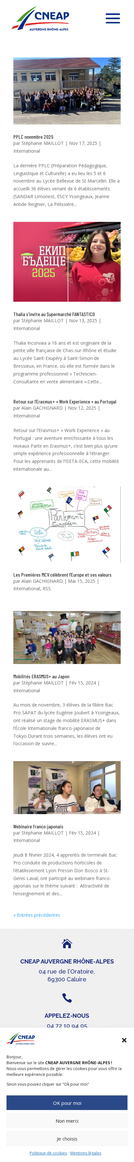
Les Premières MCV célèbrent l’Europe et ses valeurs (62, 574)
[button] (124, 1040)
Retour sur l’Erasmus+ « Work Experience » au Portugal (64, 401)
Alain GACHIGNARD (42, 408)
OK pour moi (67, 1103)
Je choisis (67, 1138)
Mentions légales (85, 1153)
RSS (47, 588)
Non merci (67, 1120)
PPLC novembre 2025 (33, 137)
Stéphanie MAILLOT (42, 143)
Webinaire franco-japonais (38, 826)
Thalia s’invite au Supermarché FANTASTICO (54, 314)
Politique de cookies (48, 1153)
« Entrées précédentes (36, 915)
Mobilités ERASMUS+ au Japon (41, 676)
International (26, 151)
